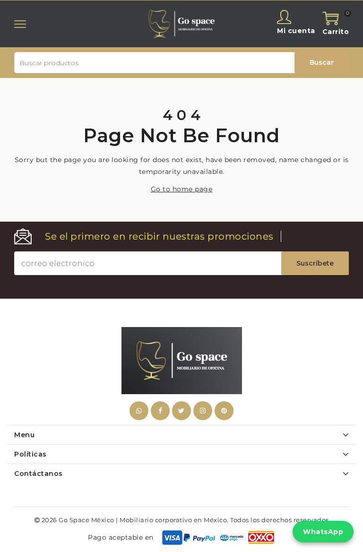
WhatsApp (323, 531)
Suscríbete (315, 263)
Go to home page (182, 189)
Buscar (322, 62)
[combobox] (181, 62)
